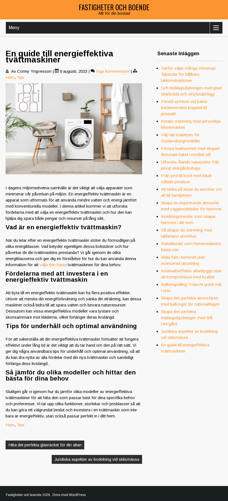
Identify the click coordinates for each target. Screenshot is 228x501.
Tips (20, 77)
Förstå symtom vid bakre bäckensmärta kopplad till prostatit (184, 107)
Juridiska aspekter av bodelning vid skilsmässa (96, 459)
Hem (10, 77)
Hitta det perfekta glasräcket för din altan (44, 444)
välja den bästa (53, 264)
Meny (14, 27)
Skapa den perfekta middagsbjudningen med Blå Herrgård (186, 317)
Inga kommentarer (113, 71)
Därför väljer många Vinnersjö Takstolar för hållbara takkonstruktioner (188, 74)
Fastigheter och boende (114, 7)
